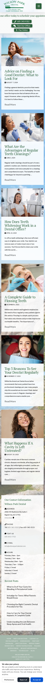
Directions (8, 518)
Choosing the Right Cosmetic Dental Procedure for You (22, 605)
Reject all (23, 680)
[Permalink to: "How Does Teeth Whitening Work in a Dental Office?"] (22, 202)
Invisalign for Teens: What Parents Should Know (21, 596)
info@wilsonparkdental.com (15, 546)
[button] (39, 6)
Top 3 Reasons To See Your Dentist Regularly (22, 370)
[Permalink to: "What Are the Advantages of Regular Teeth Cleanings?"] (22, 127)
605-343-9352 (13, 527)
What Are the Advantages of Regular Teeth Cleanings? (21, 150)
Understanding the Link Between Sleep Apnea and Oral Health (21, 623)
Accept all (37, 680)
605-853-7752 (10, 537)
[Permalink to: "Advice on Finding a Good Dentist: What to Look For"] (22, 52)
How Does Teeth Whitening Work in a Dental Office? (20, 225)
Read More (10, 104)
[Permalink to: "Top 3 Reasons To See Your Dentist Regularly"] (22, 349)
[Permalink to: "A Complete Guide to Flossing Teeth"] (22, 278)
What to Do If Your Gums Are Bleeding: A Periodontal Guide (19, 588)
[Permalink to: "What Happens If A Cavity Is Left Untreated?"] (22, 424)
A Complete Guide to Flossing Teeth (20, 299)
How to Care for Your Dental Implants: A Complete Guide (19, 614)
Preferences (9, 680)
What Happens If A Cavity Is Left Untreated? (19, 447)
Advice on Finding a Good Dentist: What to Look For (21, 75)
